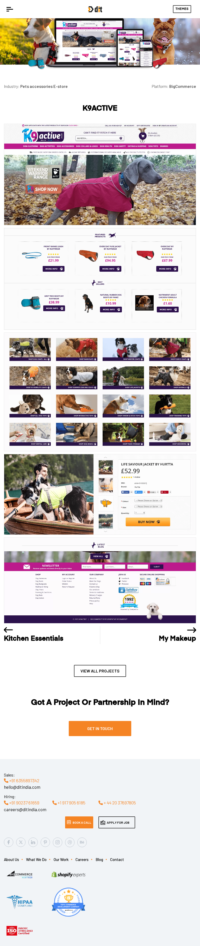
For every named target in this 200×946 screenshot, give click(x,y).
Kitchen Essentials (33, 638)
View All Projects (100, 670)
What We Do (36, 859)
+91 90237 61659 (23, 802)
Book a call (82, 822)
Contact (117, 859)
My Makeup (177, 638)
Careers (82, 859)
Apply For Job (118, 822)
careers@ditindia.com (25, 809)
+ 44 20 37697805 (119, 802)
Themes (182, 9)
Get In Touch (100, 728)
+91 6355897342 (23, 780)
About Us (11, 859)
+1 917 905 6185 (71, 802)
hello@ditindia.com (22, 787)
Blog (99, 859)
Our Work (61, 859)
